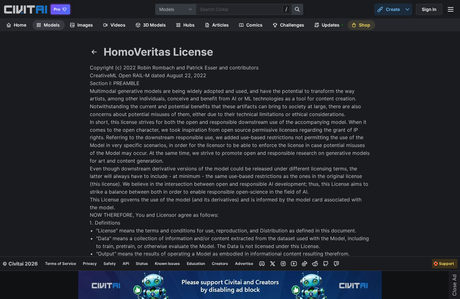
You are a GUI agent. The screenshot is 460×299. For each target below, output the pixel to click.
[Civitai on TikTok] (304, 263)
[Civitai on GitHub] (325, 263)
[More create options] (407, 9)
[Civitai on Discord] (262, 263)
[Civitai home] (25, 9)
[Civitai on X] (272, 263)
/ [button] (286, 9)
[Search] (297, 9)
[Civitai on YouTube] (294, 263)
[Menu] (450, 9)
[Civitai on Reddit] (315, 263)
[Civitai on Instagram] (283, 263)
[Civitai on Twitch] (336, 263)
